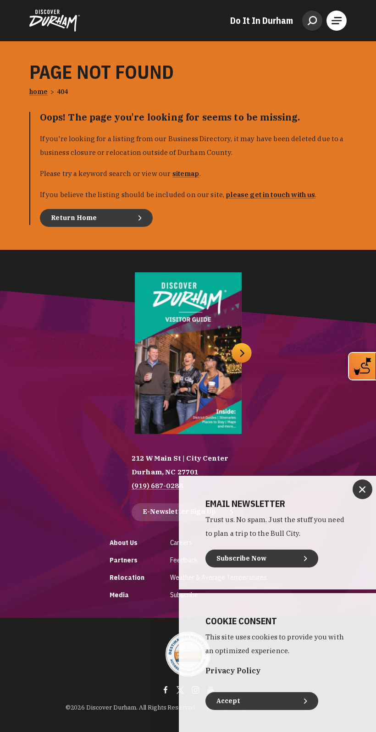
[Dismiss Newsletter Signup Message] (362, 489)
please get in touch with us (270, 194)
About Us (124, 542)
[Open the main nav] (336, 21)
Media (119, 594)
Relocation (127, 577)
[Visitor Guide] (188, 353)
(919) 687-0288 (157, 485)
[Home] (54, 21)
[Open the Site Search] (312, 21)
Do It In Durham (261, 20)
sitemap (185, 173)
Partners (124, 560)
